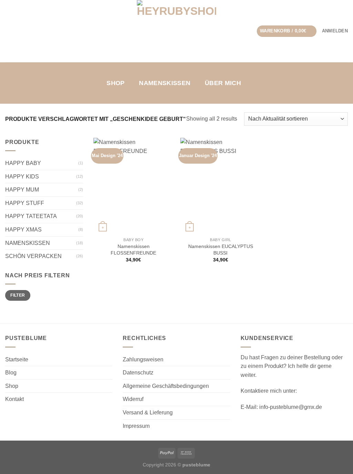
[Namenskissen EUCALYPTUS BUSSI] (220, 186)
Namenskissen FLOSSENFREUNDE (133, 250)
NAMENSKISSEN (164, 83)
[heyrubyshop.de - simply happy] (177, 31)
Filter (17, 295)
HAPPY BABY (23, 163)
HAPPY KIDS (22, 176)
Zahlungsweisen (143, 359)
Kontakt (14, 399)
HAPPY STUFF (24, 203)
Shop (115, 83)
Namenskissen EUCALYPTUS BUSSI (220, 250)
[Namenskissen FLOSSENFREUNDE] (133, 186)
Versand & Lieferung (148, 412)
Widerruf (133, 399)
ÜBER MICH (223, 83)
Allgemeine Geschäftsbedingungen (166, 386)
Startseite (16, 359)
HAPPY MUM (22, 190)
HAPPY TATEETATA (31, 216)
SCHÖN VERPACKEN (33, 256)
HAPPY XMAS (23, 230)
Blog (11, 372)
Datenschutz (138, 372)
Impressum (136, 426)
